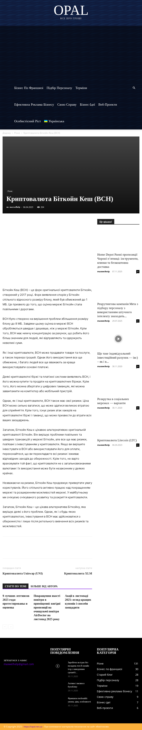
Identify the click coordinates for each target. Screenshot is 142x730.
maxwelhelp (15, 207)
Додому (7, 132)
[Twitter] (23, 222)
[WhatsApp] (49, 222)
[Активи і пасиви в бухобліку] (57, 687)
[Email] (57, 222)
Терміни (81, 88)
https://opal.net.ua (33, 726)
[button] (133, 88)
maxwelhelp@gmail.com (19, 664)
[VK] (14, 222)
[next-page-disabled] (11, 626)
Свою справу (67, 104)
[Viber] (32, 222)
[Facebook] (6, 222)
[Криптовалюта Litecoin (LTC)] (118, 425)
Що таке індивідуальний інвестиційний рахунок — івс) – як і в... (117, 357)
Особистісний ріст (27, 121)
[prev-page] (5, 626)
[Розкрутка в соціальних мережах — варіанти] (118, 384)
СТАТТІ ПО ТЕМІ (15, 586)
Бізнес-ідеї (87, 104)
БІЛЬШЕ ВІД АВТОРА (44, 586)
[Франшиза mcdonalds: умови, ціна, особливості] (57, 702)
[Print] (66, 222)
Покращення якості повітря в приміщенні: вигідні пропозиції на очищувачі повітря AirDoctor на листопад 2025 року (47, 607)
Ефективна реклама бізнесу (34, 104)
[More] (74, 222)
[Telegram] (40, 222)
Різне (17, 132)
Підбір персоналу (59, 88)
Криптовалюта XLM (78, 573)
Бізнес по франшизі (28, 88)
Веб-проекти (107, 104)
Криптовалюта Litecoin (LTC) (117, 440)
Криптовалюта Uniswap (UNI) (23, 573)
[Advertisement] (71, 52)
